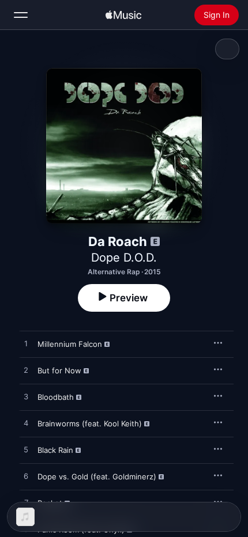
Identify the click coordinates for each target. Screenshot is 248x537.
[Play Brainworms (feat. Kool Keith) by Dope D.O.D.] (25, 423)
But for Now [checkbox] (59, 370)
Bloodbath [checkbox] (55, 397)
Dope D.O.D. (124, 257)
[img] (123, 15)
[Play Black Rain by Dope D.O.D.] (25, 450)
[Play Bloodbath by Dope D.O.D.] (25, 397)
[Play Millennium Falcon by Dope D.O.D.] (25, 344)
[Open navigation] (20, 15)
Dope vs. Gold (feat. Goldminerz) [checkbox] (96, 476)
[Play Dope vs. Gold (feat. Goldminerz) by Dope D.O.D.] (25, 476)
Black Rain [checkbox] (55, 450)
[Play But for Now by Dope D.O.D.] (25, 370)
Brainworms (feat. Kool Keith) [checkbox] (89, 423)
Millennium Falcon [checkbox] (69, 344)
